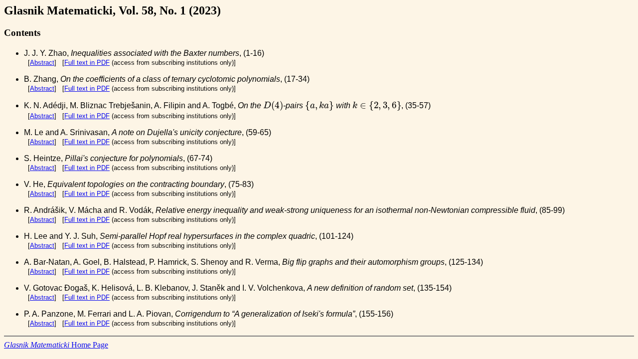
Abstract (42, 62)
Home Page (56, 345)
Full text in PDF (87, 62)
